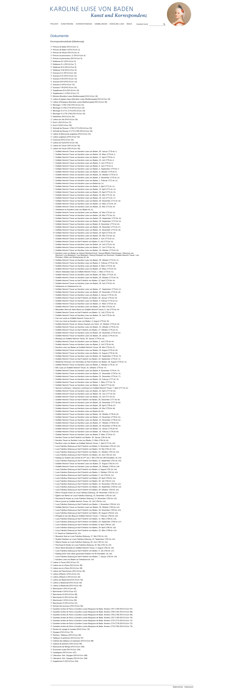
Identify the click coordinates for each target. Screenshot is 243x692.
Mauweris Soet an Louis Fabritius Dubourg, (78, 536)
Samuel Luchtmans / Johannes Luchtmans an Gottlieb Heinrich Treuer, (89, 388)
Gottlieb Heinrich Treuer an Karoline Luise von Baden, (83, 151)
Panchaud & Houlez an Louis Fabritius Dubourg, (82, 498)
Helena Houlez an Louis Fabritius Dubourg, (78, 542)
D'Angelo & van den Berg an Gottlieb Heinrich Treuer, (83, 516)
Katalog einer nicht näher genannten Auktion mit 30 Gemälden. (80, 554)
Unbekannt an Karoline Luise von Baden (71, 210)
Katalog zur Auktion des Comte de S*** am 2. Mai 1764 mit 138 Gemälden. (85, 458)
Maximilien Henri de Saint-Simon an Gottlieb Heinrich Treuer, (84, 309)
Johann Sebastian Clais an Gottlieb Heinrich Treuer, (81, 272)
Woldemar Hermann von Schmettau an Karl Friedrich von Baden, (88, 362)
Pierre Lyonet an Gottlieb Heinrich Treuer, (77, 501)
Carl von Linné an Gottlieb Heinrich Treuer (72, 318)
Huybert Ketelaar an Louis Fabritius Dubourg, (82, 539)
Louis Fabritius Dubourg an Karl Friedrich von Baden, (84, 446)
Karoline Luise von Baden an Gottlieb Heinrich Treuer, (82, 347)
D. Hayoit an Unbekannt (65, 533)
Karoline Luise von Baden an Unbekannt (71, 559)
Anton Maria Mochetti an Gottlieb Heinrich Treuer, (81, 548)
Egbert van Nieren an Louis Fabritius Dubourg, (82, 495)
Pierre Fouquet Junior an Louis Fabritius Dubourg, (83, 493)
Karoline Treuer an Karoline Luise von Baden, (79, 440)
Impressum (188, 687)
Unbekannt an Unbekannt (65, 286)
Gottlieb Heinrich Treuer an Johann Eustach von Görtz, (84, 324)
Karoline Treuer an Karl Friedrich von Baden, (80, 437)
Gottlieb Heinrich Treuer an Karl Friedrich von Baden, (81, 241)
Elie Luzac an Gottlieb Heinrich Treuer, (78, 368)
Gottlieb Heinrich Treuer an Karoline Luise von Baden (76, 183)
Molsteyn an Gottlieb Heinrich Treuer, (77, 339)
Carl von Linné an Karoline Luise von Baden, (79, 321)
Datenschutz (178, 687)
